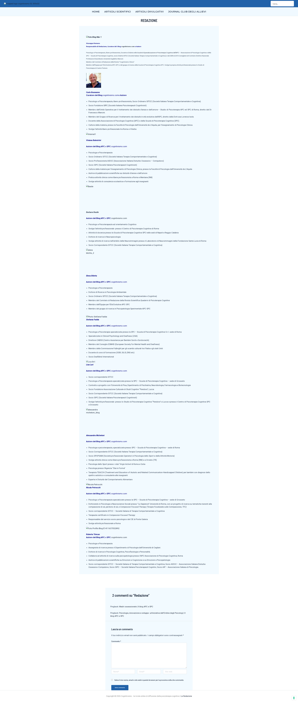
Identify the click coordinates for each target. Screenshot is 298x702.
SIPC (105, 105)
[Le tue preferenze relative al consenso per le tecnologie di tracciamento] (294, 698)
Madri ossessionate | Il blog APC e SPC (136, 606)
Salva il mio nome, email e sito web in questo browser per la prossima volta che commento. (149, 680)
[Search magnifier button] (291, 4)
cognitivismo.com (128, 46)
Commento (116, 641)
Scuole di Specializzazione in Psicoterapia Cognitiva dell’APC (158, 53)
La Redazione (186, 696)
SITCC (126, 56)
